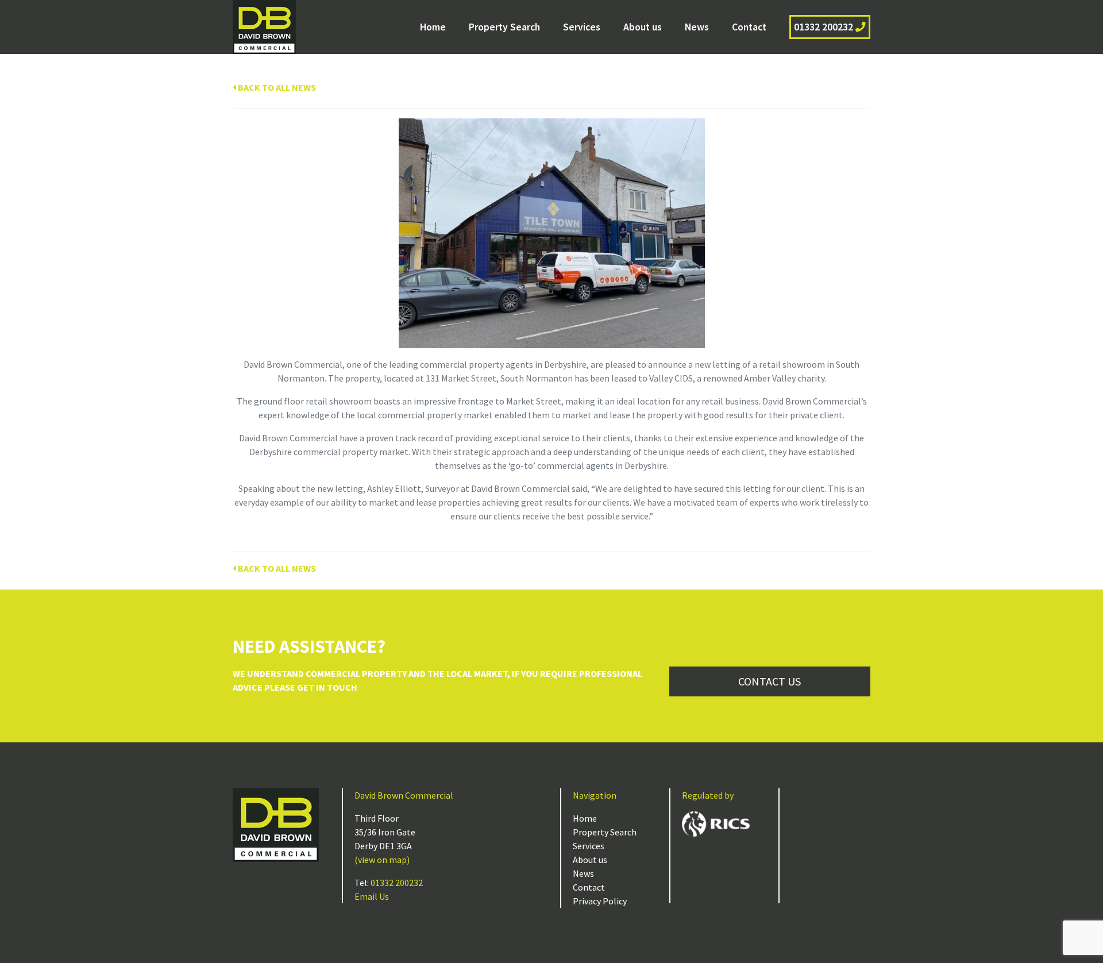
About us (642, 27)
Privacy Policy (600, 901)
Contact (749, 27)
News (697, 27)
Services (581, 27)
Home (433, 27)
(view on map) (382, 859)
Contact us (769, 681)
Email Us (371, 896)
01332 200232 (824, 27)
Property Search (504, 27)
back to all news (276, 87)
